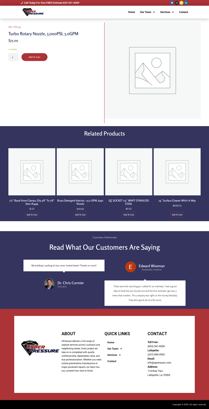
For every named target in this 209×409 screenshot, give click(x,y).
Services (165, 12)
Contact (183, 12)
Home (131, 12)
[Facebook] (172, 3)
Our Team (145, 12)
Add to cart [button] (32, 214)
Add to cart (34, 57)
